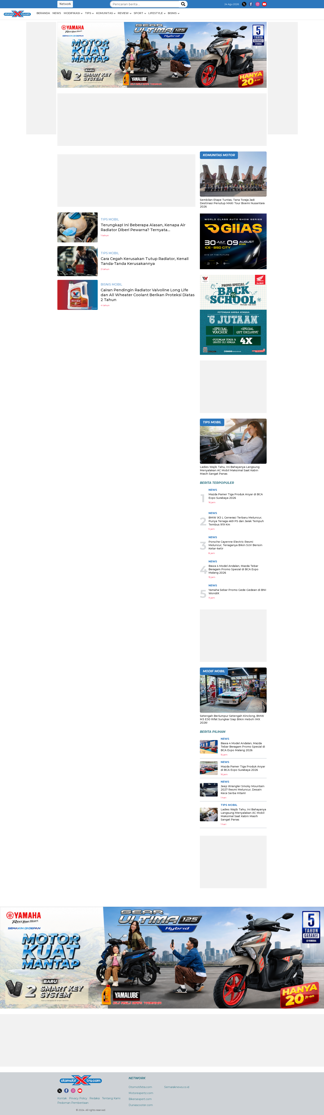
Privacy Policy (78, 1098)
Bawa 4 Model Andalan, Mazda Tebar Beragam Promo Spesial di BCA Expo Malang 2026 (233, 569)
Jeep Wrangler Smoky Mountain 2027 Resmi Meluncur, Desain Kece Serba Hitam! (242, 790)
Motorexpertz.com (141, 1093)
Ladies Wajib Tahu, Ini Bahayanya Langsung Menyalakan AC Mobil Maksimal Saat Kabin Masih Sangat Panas (230, 470)
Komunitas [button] (104, 13)
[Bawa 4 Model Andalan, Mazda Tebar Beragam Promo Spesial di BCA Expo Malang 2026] (209, 747)
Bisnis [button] (172, 13)
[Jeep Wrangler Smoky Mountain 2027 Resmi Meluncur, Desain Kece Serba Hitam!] (209, 790)
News (56, 13)
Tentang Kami (111, 1098)
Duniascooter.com (141, 1105)
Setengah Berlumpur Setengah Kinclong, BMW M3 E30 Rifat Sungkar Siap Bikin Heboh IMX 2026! (232, 719)
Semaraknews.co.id (176, 1087)
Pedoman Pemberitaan (72, 1103)
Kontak (62, 1098)
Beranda (43, 13)
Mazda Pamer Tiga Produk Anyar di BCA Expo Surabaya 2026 (235, 496)
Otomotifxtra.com (140, 1087)
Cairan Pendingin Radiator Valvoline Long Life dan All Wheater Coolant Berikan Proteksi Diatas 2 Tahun (148, 295)
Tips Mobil (110, 219)
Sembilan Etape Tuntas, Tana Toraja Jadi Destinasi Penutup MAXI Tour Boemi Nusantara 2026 (232, 203)
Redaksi (94, 1098)
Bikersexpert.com (140, 1099)
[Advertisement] (41, 78)
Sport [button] (138, 13)
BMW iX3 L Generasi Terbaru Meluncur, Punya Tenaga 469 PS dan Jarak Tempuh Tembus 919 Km (236, 521)
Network (65, 4)
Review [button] (123, 13)
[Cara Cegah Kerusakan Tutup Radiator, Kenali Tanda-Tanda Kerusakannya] (77, 261)
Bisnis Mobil (111, 284)
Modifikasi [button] (72, 13)
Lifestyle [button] (155, 13)
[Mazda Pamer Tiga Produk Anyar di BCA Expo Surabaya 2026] (209, 768)
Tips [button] (88, 13)
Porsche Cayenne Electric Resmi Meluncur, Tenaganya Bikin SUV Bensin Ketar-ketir (235, 545)
